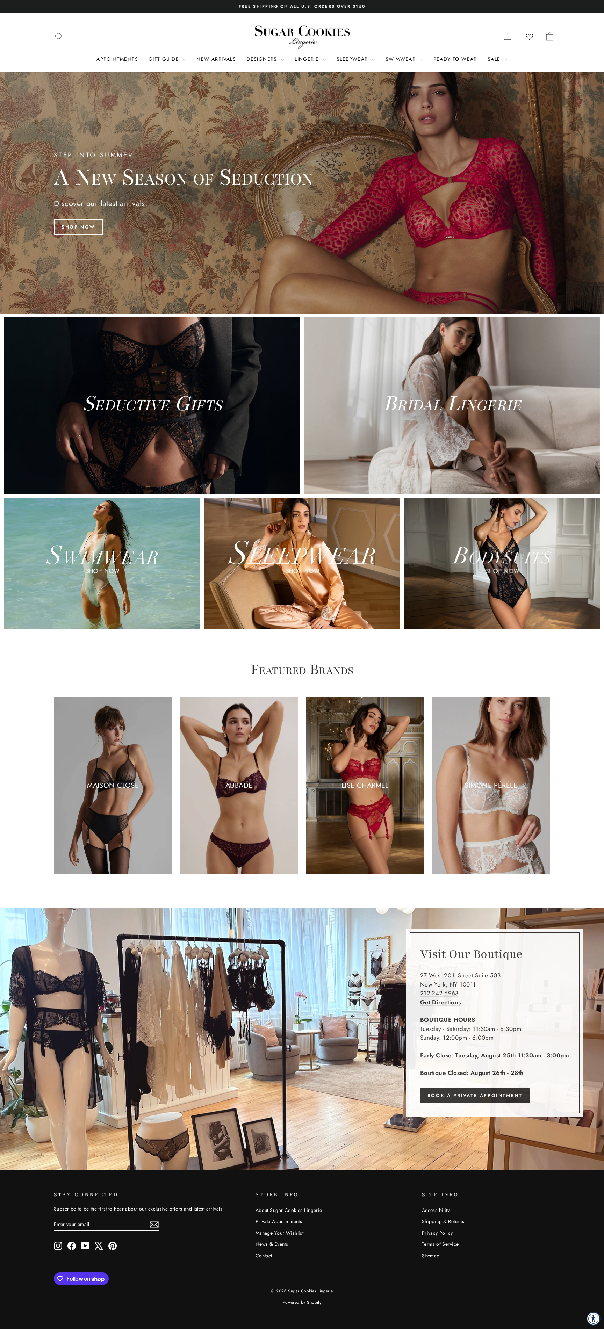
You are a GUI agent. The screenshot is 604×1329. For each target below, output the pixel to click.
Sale (495, 59)
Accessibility (436, 1210)
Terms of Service (440, 1244)
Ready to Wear (455, 59)
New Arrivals (216, 59)
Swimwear (402, 59)
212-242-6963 (439, 993)
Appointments (117, 59)
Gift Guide (165, 59)
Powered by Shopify (302, 1302)
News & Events (272, 1244)
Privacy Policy (437, 1232)
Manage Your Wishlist (280, 1232)
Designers (262, 59)
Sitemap (431, 1255)
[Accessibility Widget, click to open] (594, 1319)
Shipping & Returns (443, 1221)
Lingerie (308, 59)
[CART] (549, 36)
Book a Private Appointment (475, 1095)
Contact (264, 1255)
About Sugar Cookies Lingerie (289, 1210)
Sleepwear (353, 59)
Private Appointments (279, 1221)
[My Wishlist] (529, 37)
